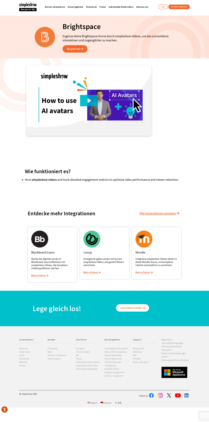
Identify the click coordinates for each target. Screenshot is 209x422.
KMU (50, 351)
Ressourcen (138, 348)
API (77, 355)
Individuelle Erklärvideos (88, 362)
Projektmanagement (114, 372)
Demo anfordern (141, 362)
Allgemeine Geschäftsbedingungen (172, 341)
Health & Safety (111, 368)
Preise (79, 358)
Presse (22, 365)
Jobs (21, 355)
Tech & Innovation (113, 362)
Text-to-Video (82, 351)
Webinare (137, 351)
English (93, 403)
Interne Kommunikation (115, 351)
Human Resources (113, 358)
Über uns (23, 348)
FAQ (135, 355)
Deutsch (107, 403)
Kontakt (136, 358)
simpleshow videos (44, 180)
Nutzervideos (54, 358)
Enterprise (53, 348)
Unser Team (25, 351)
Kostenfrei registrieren (179, 7)
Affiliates (23, 362)
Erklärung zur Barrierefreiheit (175, 360)
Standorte (24, 358)
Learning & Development (116, 348)
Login (163, 7)
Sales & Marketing (112, 355)
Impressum (166, 349)
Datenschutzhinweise (171, 346)
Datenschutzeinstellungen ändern (173, 355)
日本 (119, 403)
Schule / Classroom (57, 355)
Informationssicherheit (87, 368)
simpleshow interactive (87, 365)
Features (80, 348)
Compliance (110, 365)
